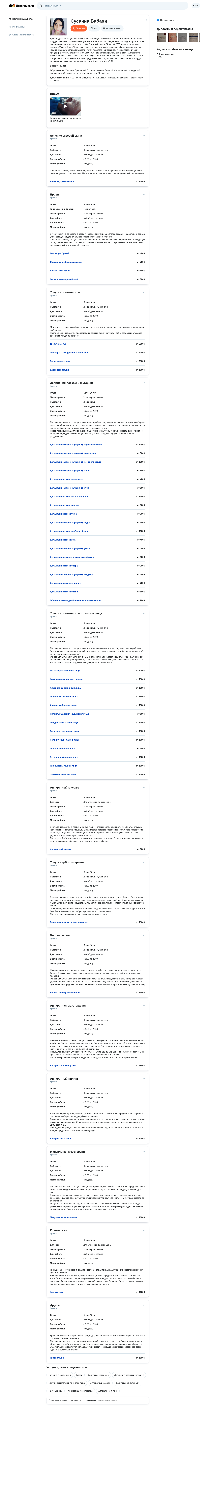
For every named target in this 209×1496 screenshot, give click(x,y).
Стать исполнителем (23, 34)
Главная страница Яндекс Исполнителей (21, 6)
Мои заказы (18, 27)
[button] (79, 28)
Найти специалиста (22, 19)
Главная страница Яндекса (10, 6)
